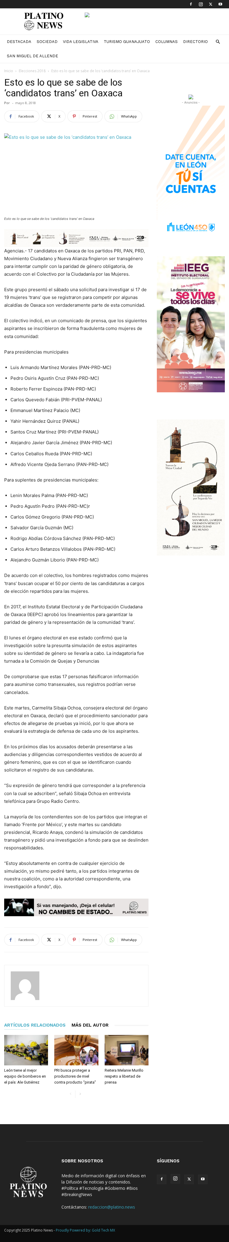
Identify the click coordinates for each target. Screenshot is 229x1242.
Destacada (19, 41)
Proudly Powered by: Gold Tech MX (85, 1230)
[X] (210, 4)
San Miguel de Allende (32, 56)
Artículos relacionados (35, 1025)
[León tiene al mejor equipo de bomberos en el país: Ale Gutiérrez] (26, 1050)
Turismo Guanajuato (127, 41)
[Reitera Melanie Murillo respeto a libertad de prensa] (126, 1050)
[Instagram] (200, 4)
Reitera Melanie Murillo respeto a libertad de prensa (124, 1076)
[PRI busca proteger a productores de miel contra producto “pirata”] (76, 1050)
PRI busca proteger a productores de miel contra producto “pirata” (75, 1076)
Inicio (8, 70)
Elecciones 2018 (32, 70)
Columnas (166, 41)
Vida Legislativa (80, 41)
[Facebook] (190, 4)
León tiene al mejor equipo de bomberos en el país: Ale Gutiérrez (25, 1076)
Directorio (195, 41)
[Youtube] (220, 4)
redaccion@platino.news (111, 1207)
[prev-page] (70, 1094)
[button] (218, 42)
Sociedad (47, 41)
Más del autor (90, 1025)
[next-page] (80, 1094)
